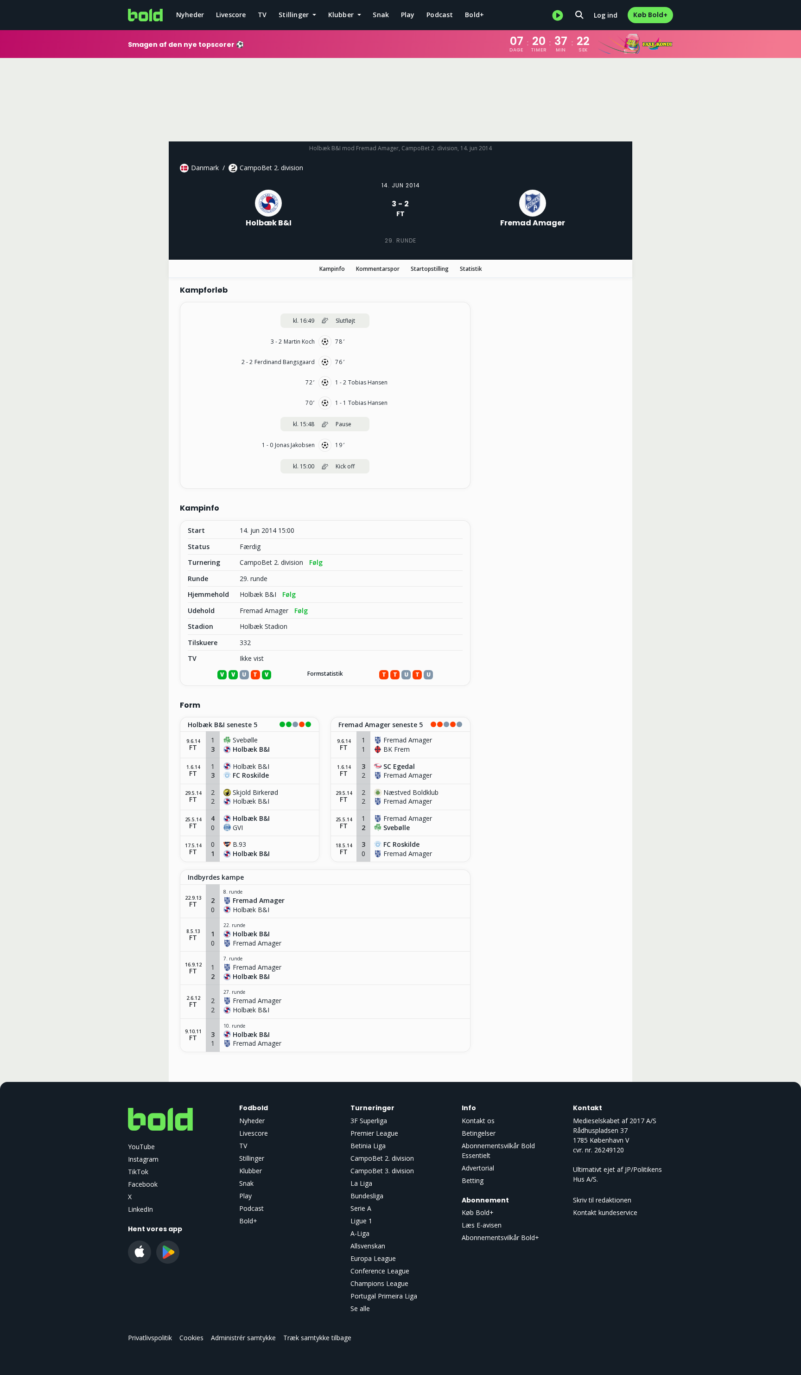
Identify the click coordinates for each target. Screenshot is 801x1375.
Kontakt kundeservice (605, 1212)
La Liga (361, 1183)
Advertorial (478, 1168)
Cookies (191, 1337)
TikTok (138, 1171)
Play (408, 14)
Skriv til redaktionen (602, 1200)
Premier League (374, 1133)
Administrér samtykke (243, 1337)
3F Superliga (368, 1120)
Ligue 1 (361, 1220)
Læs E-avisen (482, 1225)
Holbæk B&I (258, 594)
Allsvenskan (367, 1245)
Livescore (231, 14)
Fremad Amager (264, 611)
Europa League (373, 1258)
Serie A (360, 1208)
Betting (472, 1180)
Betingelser (479, 1133)
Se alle (360, 1308)
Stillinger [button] (295, 14)
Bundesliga (366, 1195)
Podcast (439, 14)
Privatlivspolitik (150, 1337)
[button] (249, 724)
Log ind (605, 15)
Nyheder (190, 14)
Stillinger (251, 1158)
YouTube (141, 1146)
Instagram (143, 1159)
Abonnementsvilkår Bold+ (500, 1237)
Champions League (379, 1283)
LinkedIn (140, 1209)
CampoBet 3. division (382, 1170)
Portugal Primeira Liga (383, 1296)
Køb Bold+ (650, 14)
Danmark (205, 167)
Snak (381, 14)
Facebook (143, 1184)
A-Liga (359, 1233)
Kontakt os (478, 1120)
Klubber (250, 1170)
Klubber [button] (342, 14)
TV (262, 14)
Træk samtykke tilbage (317, 1337)
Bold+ (474, 14)
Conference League (379, 1270)
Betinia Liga (368, 1145)
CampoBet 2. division (271, 167)
